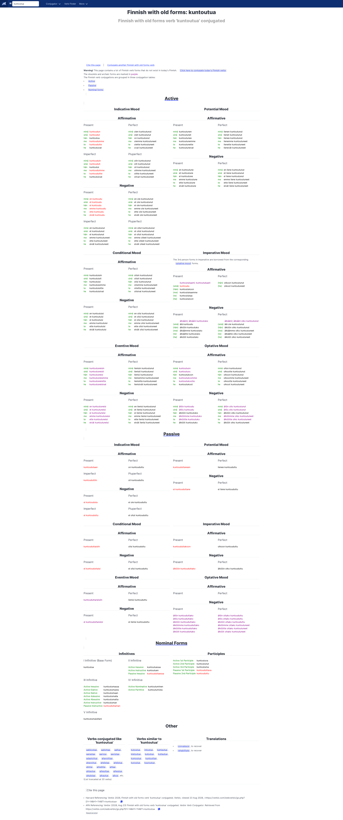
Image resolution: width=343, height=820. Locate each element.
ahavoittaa (107, 758)
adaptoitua (91, 758)
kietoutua (136, 754)
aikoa (115, 775)
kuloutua (149, 754)
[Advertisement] (164, 42)
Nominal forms (95, 89)
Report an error (91, 813)
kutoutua (135, 749)
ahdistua (118, 762)
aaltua (117, 749)
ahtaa (112, 767)
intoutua (148, 749)
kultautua (162, 754)
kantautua (162, 749)
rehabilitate (183, 750)
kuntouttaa (151, 758)
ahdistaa (105, 762)
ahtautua (90, 771)
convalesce (183, 746)
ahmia (89, 767)
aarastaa (90, 754)
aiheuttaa (104, 771)
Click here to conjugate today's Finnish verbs (203, 70)
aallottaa (105, 749)
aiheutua (117, 771)
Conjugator (51, 3)
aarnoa (102, 754)
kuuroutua (149, 762)
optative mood (183, 263)
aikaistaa (90, 775)
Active (91, 81)
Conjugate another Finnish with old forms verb (130, 65)
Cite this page (93, 65)
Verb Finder (70, 3)
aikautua (104, 775)
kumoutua (136, 758)
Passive (92, 85)
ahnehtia (101, 767)
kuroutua (135, 762)
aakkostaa (91, 749)
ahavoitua (91, 762)
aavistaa (115, 754)
